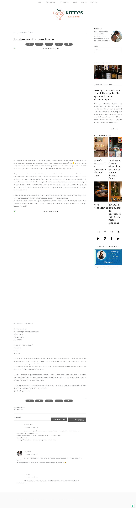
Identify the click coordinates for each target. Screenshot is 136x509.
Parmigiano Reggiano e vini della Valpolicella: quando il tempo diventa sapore (107, 95)
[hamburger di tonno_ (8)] (50, 264)
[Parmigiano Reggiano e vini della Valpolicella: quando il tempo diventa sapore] (108, 72)
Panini (31, 32)
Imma (25, 474)
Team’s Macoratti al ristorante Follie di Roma (100, 168)
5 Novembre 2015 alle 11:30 (31, 477)
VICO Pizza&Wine (101, 206)
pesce (21, 409)
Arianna (26, 451)
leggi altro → (106, 40)
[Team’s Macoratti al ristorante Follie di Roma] (101, 147)
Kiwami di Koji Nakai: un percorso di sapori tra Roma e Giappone (115, 213)
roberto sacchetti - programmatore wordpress (129, 508)
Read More (114, 129)
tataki (72, 201)
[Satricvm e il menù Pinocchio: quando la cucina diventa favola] (115, 147)
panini (18, 409)
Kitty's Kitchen (68, 14)
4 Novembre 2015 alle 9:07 (31, 454)
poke (79, 201)
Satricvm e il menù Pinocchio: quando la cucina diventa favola (115, 169)
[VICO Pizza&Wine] (101, 191)
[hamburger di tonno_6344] (50, 101)
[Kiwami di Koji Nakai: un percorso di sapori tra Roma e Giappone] (115, 191)
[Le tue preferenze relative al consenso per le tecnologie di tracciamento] (133, 506)
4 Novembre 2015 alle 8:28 (31, 427)
